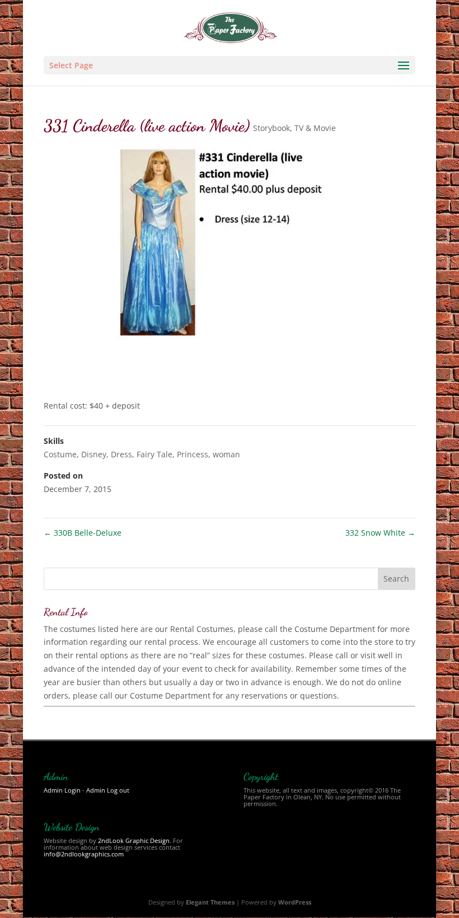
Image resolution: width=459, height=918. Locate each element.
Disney (93, 454)
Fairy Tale (154, 454)
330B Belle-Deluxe (82, 532)
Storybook (271, 128)
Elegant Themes (210, 902)
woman (226, 454)
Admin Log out (107, 790)
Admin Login (62, 790)
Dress (121, 454)
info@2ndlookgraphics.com (84, 854)
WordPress (294, 902)
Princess (192, 454)
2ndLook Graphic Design (134, 840)
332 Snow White (380, 532)
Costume (60, 454)
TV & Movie (315, 128)
